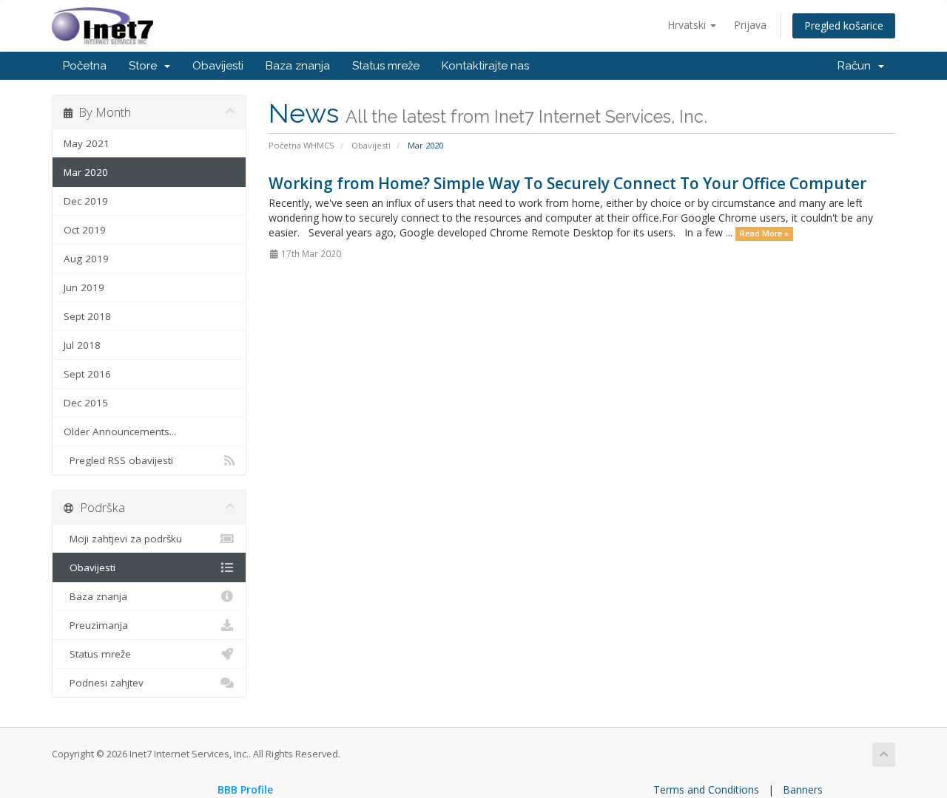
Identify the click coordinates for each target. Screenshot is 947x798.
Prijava (750, 25)
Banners (803, 789)
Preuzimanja (96, 625)
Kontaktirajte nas (485, 65)
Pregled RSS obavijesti (118, 460)
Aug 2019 (86, 258)
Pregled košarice (843, 25)
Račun (857, 65)
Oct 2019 (85, 229)
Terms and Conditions (706, 789)
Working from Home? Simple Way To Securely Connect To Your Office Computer (567, 183)
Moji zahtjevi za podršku (123, 538)
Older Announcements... (120, 431)
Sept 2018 (87, 316)
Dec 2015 (86, 402)
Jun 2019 (84, 287)
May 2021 (86, 143)
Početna (85, 65)
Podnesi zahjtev (104, 682)
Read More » (764, 233)
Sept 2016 (87, 374)
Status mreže (385, 65)
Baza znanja (298, 65)
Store (146, 65)
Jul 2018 (82, 345)
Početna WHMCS (301, 145)
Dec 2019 (86, 201)
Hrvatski (688, 25)
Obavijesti (217, 65)
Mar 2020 (86, 172)
